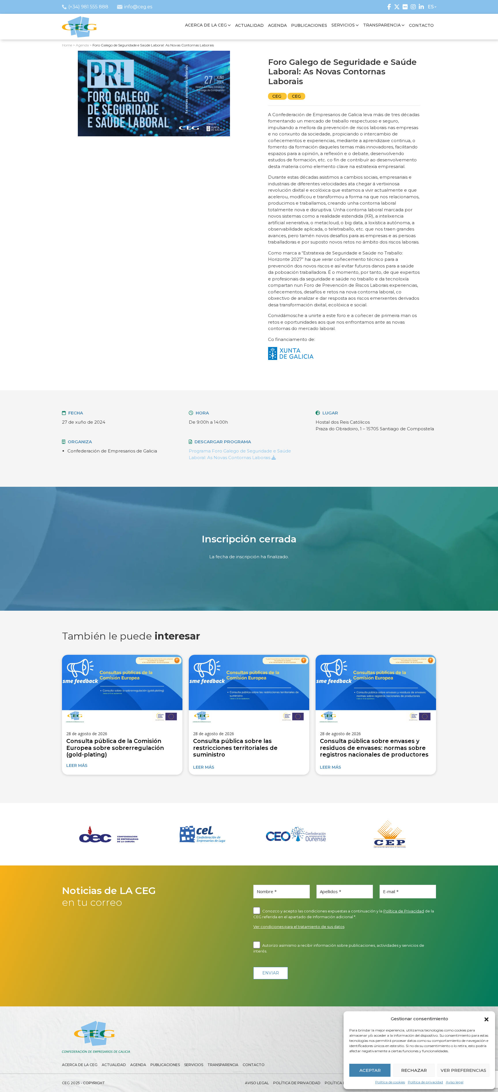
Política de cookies (390, 1082)
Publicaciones (165, 1065)
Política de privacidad (425, 1082)
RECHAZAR (414, 1070)
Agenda (138, 1065)
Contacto (254, 1065)
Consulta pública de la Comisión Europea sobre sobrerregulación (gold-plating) (115, 748)
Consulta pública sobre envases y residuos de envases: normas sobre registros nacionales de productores (374, 748)
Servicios (193, 1065)
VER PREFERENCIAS (463, 1070)
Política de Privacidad (403, 911)
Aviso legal (454, 1082)
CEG (277, 96)
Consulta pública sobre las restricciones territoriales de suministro (235, 748)
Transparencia (222, 1065)
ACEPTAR (370, 1070)
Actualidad (114, 1065)
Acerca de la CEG (79, 1065)
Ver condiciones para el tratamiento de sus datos (298, 926)
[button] (486, 1019)
